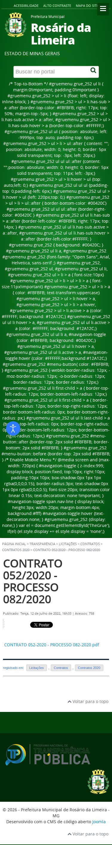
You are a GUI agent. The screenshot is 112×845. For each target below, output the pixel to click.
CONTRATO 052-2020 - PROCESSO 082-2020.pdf (51, 644)
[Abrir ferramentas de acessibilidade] (13, 428)
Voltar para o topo (89, 701)
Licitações (36, 668)
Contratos (90, 544)
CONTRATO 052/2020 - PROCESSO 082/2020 (32, 581)
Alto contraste (57, 5)
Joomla (99, 821)
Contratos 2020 (16, 550)
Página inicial (14, 544)
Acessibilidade (26, 5)
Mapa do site (87, 5)
